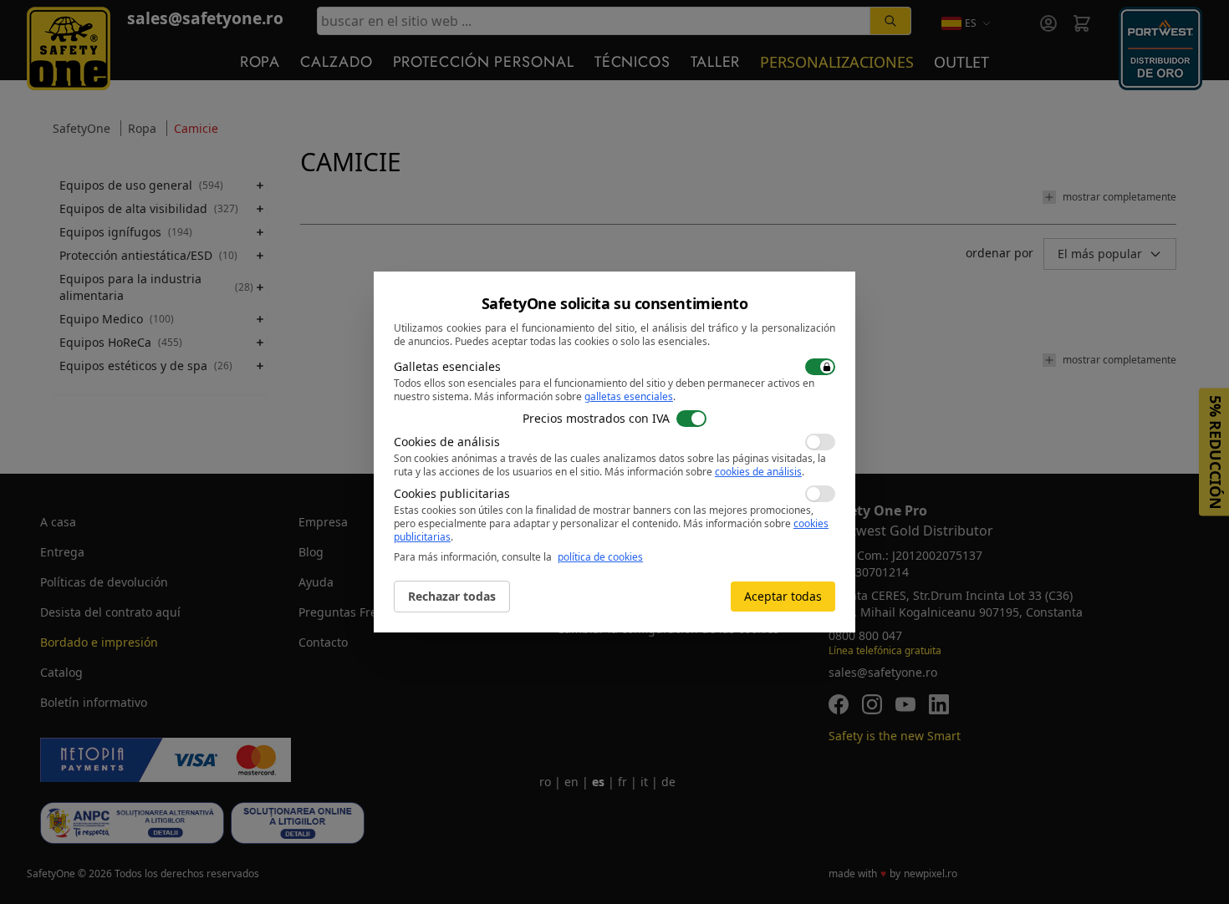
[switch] (820, 366)
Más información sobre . (575, 396)
